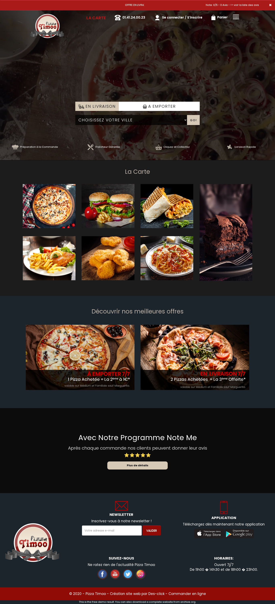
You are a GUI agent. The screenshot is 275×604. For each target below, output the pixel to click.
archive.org (187, 602)
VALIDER (151, 530)
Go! (193, 120)
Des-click (156, 593)
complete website (161, 602)
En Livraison (100, 106)
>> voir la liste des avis (244, 5)
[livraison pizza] (47, 16)
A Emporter (161, 106)
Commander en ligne (187, 593)
